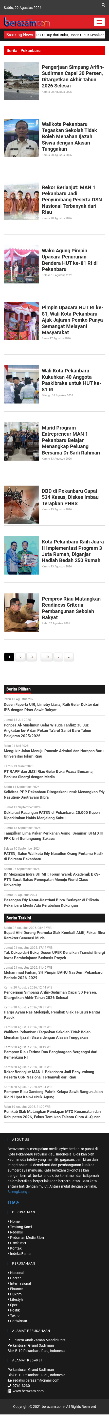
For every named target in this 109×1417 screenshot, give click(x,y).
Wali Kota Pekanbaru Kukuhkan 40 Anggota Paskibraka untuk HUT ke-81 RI (71, 380)
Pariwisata (18, 1321)
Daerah (15, 1278)
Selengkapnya (19, 1192)
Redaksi (16, 1232)
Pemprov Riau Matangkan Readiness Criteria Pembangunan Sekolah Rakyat (71, 608)
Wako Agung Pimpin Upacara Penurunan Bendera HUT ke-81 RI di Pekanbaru (70, 260)
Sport (14, 1305)
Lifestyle (16, 1299)
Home (14, 1221)
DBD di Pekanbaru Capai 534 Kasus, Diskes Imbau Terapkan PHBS (70, 497)
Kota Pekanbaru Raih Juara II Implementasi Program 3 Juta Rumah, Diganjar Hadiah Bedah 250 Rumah (73, 551)
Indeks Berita (20, 1254)
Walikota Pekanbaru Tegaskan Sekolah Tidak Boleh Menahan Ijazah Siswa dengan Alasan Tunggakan (69, 136)
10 (46, 657)
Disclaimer (17, 1243)
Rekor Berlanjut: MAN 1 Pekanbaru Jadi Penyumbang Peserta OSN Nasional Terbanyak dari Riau (72, 199)
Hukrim (15, 1294)
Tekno (14, 1316)
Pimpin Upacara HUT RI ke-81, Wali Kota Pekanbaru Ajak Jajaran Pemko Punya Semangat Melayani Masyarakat (72, 319)
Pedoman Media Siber (26, 1238)
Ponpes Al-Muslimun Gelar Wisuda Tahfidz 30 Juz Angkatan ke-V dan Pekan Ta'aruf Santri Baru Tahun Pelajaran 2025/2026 (47, 730)
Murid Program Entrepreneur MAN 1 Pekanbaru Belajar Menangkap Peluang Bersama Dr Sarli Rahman (71, 440)
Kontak (15, 1248)
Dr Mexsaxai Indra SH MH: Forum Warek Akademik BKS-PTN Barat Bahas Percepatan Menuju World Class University (52, 879)
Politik (14, 1310)
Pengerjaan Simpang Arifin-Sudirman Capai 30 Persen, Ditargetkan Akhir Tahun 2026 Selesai (73, 76)
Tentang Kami (20, 1227)
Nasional (16, 1273)
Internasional (20, 1283)
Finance (16, 1289)
